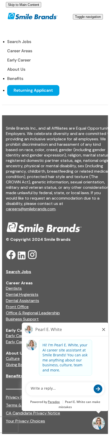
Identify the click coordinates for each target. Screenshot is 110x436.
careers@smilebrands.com (31, 209)
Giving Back (16, 364)
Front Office (17, 306)
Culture (13, 358)
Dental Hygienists (22, 294)
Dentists (14, 288)
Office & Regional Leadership (33, 313)
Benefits (15, 78)
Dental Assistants (22, 300)
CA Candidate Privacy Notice (33, 413)
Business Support (22, 319)
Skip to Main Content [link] (23, 5)
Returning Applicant (33, 90)
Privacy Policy (18, 397)
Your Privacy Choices (25, 421)
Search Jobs (19, 41)
